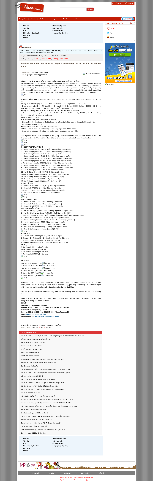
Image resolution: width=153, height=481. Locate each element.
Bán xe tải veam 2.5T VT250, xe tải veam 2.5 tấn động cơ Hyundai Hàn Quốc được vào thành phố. (53, 336)
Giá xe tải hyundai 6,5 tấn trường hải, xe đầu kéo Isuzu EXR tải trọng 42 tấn (45, 369)
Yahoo (112, 37)
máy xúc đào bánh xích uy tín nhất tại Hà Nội (35, 339)
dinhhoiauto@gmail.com (36, 314)
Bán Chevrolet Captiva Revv (30, 366)
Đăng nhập (118, 3)
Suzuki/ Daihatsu (30, 52)
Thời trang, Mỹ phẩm (59, 26)
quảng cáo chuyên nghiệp (39, 72)
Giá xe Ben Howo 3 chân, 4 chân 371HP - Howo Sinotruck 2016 (41, 423)
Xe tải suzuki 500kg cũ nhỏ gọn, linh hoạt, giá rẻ (36, 420)
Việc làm (26, 28)
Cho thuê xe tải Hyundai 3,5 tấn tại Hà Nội (34, 413)
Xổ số (33, 19)
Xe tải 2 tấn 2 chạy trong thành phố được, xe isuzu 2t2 (38, 363)
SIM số (25, 38)
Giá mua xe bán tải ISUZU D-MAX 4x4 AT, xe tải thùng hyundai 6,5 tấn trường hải (47, 399)
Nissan (90, 51)
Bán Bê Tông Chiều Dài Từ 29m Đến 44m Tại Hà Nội (38, 396)
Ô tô (24, 30)
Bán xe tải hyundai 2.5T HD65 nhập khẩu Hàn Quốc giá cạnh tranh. (43, 389)
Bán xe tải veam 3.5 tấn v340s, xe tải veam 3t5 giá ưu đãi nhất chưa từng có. (45, 416)
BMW (21, 51)
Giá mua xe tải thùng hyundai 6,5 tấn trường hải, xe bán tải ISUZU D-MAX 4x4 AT (47, 403)
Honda (67, 51)
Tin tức (42, 19)
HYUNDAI (47, 51)
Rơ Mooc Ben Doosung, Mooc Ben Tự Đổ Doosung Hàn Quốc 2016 (43, 430)
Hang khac (50, 52)
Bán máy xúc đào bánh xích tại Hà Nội (33, 409)
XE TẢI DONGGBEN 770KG (30, 356)
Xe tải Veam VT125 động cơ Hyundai (33, 342)
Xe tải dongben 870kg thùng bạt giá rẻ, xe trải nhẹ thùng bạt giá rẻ (42, 359)
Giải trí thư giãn (57, 28)
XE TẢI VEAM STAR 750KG (30, 352)
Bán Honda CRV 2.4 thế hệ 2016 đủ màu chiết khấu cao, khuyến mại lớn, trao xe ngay (49, 406)
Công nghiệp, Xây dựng (60, 33)
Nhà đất (26, 26)
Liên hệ (78, 19)
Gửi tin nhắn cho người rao (29, 325)
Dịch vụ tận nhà (57, 30)
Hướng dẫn (54, 19)
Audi (80, 51)
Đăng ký (130, 3)
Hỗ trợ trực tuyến (115, 23)
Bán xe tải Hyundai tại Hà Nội (30, 393)
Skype (112, 33)
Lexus (84, 51)
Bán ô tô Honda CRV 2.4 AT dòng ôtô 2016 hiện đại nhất (39, 386)
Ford (33, 51)
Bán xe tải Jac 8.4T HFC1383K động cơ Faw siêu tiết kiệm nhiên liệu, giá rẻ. (45, 373)
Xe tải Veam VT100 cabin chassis (32, 346)
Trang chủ (22, 19)
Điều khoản (66, 19)
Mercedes (74, 51)
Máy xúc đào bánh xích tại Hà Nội (32, 376)
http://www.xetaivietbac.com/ (47, 317)
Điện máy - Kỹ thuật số (31, 33)
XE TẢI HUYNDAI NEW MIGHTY (31, 349)
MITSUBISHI (56, 51)
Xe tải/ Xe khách (41, 52)
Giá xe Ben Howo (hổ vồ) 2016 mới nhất (34, 426)
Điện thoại (26, 35)
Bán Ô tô (27, 47)
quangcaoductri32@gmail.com (37, 75)
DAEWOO (40, 51)
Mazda (96, 51)
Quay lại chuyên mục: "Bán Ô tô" (50, 325)
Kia (62, 51)
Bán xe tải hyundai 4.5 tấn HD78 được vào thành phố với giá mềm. (42, 383)
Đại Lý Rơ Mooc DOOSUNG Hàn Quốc (33, 433)
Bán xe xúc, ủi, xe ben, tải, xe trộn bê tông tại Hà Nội (38, 379)
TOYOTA (27, 51)
